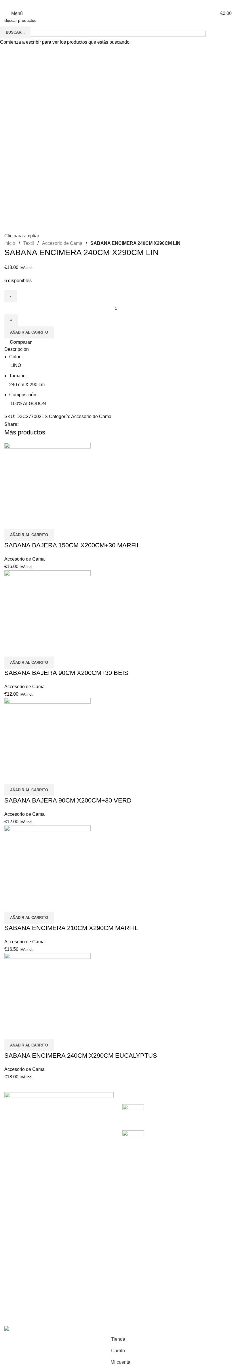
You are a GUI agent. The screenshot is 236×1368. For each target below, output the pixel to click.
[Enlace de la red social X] (108, 4)
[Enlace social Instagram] (114, 4)
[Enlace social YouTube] (121, 4)
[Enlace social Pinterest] (128, 4)
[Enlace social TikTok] (134, 4)
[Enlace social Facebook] (101, 4)
